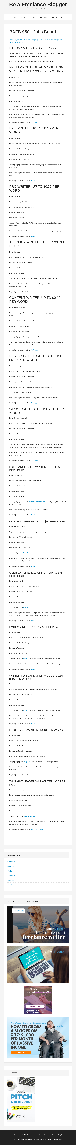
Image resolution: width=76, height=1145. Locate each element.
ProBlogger (34, 350)
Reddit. (33, 180)
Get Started (11, 861)
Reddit (33, 515)
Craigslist (34, 292)
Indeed (25, 553)
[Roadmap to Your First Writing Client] (38, 982)
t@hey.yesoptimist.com (37, 501)
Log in (61, 1139)
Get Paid (10, 871)
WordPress (55, 1139)
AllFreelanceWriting (30, 816)
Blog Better (11, 875)
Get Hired (10, 866)
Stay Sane (10, 885)
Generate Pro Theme (31, 1139)
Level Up (10, 880)
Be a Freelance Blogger (38, 4)
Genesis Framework (45, 1139)
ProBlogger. (35, 122)
